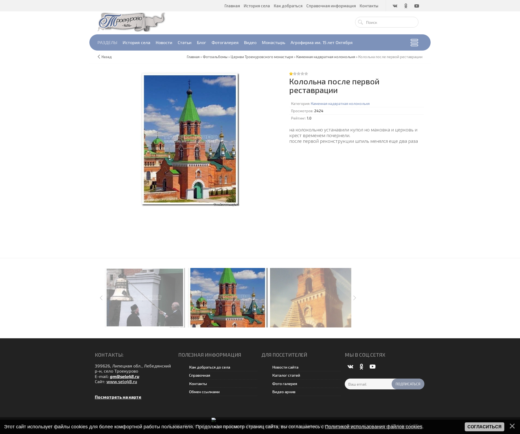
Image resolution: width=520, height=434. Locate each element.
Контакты (198, 383)
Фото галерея (284, 383)
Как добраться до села (209, 367)
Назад (107, 57)
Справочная (199, 375)
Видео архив (283, 391)
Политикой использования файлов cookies (373, 426)
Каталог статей (286, 375)
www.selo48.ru (121, 381)
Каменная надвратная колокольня (340, 103)
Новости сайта (285, 367)
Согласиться (484, 427)
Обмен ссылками (204, 391)
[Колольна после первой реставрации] (190, 139)
